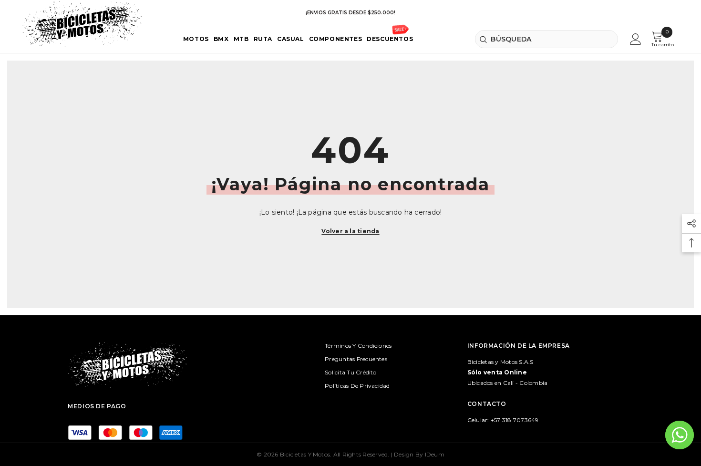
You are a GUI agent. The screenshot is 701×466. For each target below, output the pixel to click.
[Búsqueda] (546, 39)
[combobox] (546, 39)
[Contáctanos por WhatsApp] (679, 435)
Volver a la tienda (350, 231)
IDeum (434, 454)
